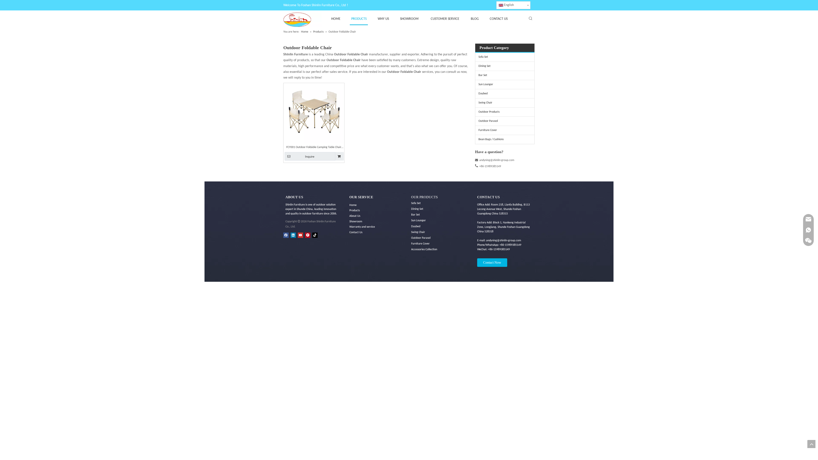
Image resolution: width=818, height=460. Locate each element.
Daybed (483, 93)
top (811, 444)
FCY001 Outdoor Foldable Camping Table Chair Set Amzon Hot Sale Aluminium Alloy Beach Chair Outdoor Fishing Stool (314, 148)
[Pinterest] (307, 235)
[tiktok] (315, 235)
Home (353, 205)
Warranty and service (362, 227)
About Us (354, 216)
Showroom (355, 221)
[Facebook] (286, 235)
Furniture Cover (487, 130)
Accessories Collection (424, 249)
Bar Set (482, 75)
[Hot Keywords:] (530, 18)
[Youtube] (300, 235)
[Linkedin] (293, 235)
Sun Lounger (485, 84)
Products (354, 210)
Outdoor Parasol (488, 121)
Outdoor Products (489, 112)
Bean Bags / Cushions (491, 139)
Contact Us (355, 232)
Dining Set (484, 66)
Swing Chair (485, 102)
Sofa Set (483, 57)
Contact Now (492, 262)
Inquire (309, 156)
